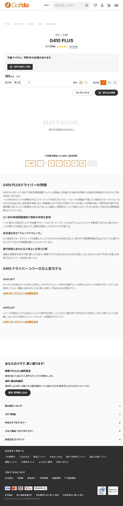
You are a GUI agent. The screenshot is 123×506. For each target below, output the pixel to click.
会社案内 (9, 478)
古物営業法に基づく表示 (73, 495)
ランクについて (82, 92)
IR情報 (20, 478)
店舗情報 (56, 478)
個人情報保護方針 (24, 495)
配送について (39, 457)
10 (83, 163)
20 (103, 82)
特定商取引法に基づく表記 (47, 495)
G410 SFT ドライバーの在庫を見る (20, 293)
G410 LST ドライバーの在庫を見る (20, 321)
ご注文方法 (24, 457)
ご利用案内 (10, 457)
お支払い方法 (56, 457)
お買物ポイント (28, 462)
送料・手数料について (76, 457)
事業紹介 (31, 478)
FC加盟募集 (70, 478)
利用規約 (9, 495)
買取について (11, 462)
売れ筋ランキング (13, 405)
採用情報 (44, 478)
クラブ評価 (10, 414)
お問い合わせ (62, 462)
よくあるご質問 (45, 462)
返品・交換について (98, 457)
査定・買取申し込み (17, 392)
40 (109, 82)
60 (115, 82)
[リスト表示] (85, 82)
